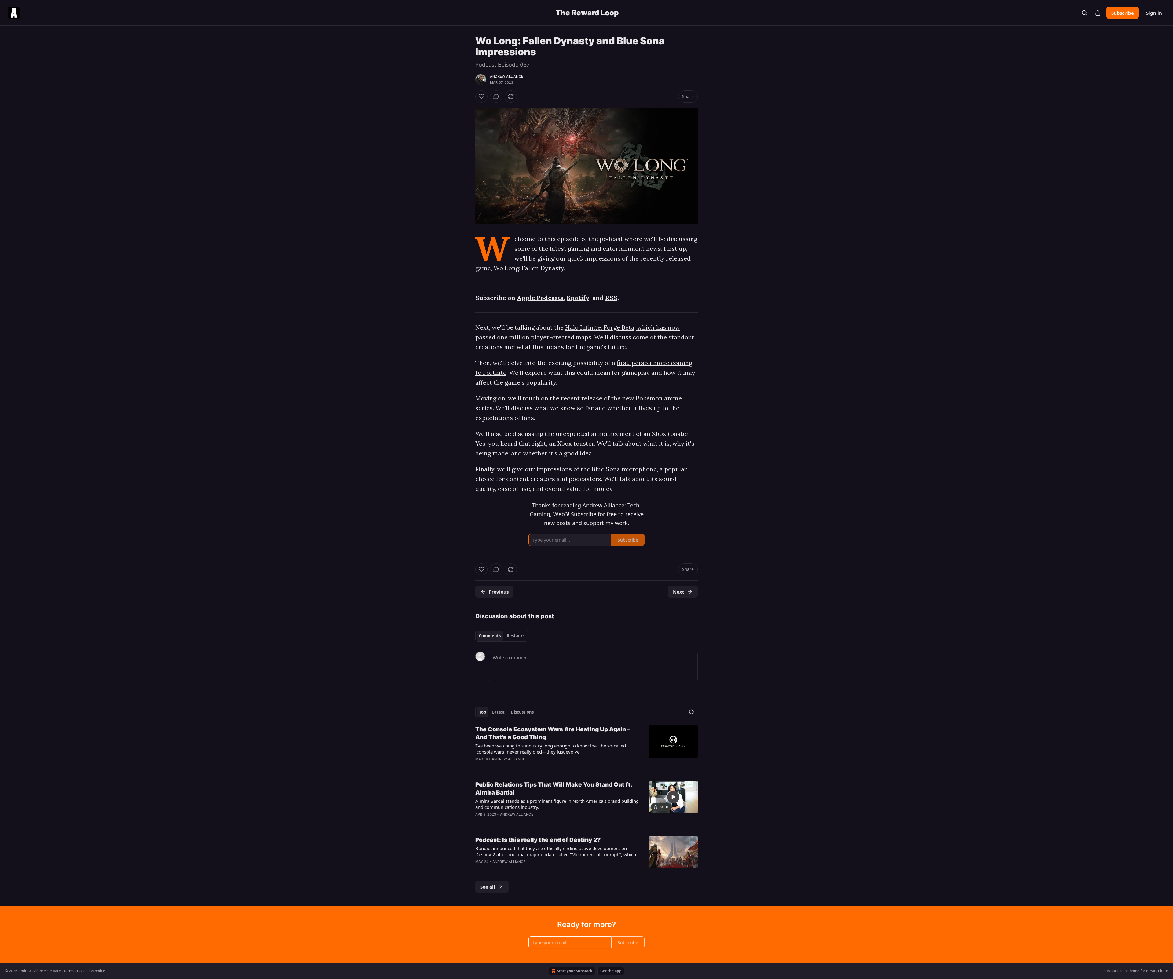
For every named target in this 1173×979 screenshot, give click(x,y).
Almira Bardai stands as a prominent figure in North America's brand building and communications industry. (557, 804)
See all (487, 887)
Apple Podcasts (540, 297)
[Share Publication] (1098, 13)
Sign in (1154, 13)
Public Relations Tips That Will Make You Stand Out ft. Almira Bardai (553, 788)
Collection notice (91, 971)
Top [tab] (482, 712)
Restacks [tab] (515, 635)
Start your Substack (574, 971)
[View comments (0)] (496, 96)
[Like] (481, 96)
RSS (611, 297)
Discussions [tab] (522, 712)
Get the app (611, 971)
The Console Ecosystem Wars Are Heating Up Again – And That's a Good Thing (552, 733)
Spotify (578, 297)
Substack (1111, 971)
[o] (673, 797)
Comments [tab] (490, 635)
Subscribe (1122, 13)
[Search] (1084, 13)
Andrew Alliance (506, 76)
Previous (499, 592)
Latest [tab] (498, 712)
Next (678, 592)
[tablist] (501, 636)
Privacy (55, 971)
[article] (586, 748)
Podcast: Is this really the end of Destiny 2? (538, 839)
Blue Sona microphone (624, 469)
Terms (69, 971)
